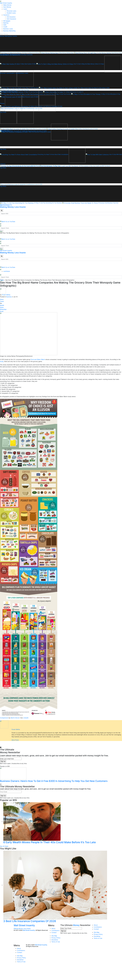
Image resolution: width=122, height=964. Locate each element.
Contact (54, 932)
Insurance (6, 15)
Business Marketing (9, 31)
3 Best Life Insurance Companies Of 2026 (29, 921)
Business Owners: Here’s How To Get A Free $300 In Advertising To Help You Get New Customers (53, 781)
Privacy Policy (55, 938)
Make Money (7, 5)
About (53, 928)
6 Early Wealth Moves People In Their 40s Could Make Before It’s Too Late (49, 842)
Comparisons (4, 718)
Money (76, 925)
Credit (5, 27)
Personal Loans (11, 11)
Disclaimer (54, 940)
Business (9, 297)
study (1, 361)
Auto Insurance (11, 19)
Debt (4, 25)
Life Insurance (11, 17)
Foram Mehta (6, 295)
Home (2, 280)
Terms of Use (55, 942)
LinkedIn (25, 718)
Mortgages (6, 21)
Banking (5, 23)
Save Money (7, 7)
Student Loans (11, 13)
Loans (5, 9)
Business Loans (8, 29)
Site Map (54, 936)
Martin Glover (15, 718)
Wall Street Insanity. (29, 930)
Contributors (55, 930)
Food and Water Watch (38, 359)
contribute (6, 271)
